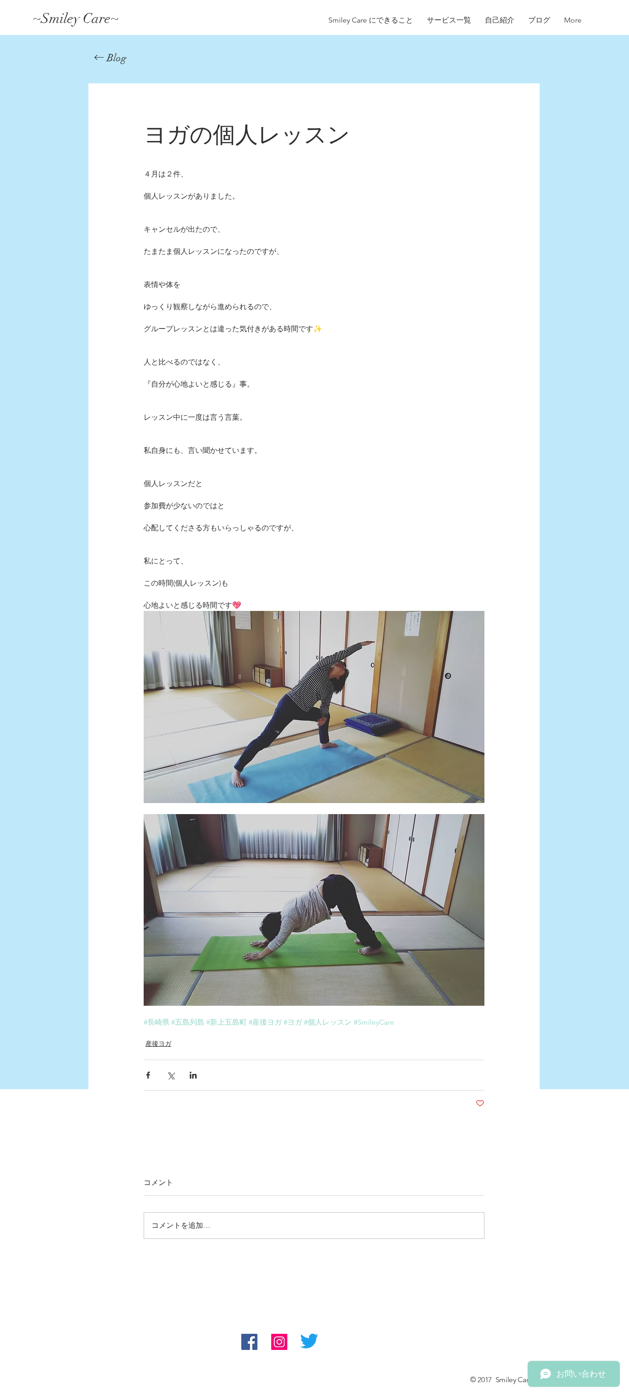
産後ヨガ (158, 1043)
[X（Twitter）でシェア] (170, 1075)
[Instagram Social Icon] (279, 1342)
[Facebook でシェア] (148, 1075)
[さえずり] (309, 1341)
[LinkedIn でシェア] (193, 1075)
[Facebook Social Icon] (249, 1342)
